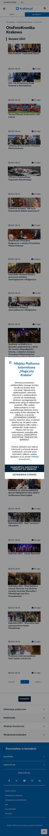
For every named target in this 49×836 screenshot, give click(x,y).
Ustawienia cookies (24, 475)
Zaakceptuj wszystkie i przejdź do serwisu (24, 468)
